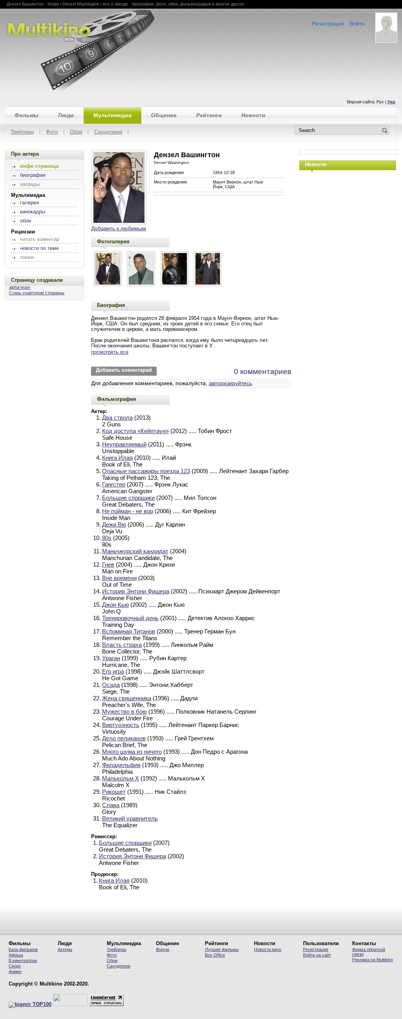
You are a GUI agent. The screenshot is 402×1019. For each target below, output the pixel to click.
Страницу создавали (37, 280)
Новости (253, 115)
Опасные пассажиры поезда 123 (146, 471)
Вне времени (119, 578)
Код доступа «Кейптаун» (135, 431)
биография (33, 175)
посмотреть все (109, 352)
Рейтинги (209, 115)
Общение (164, 115)
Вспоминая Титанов (128, 631)
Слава (110, 805)
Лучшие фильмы (222, 949)
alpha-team (19, 287)
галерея (29, 203)
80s (106, 537)
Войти (357, 23)
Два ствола (117, 417)
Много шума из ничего (132, 751)
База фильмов (23, 949)
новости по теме (39, 248)
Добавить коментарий (124, 370)
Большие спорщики (128, 497)
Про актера (25, 154)
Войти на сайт (317, 955)
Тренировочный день (130, 618)
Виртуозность (120, 725)
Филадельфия (121, 765)
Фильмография (116, 399)
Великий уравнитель (130, 818)
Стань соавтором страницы (36, 292)
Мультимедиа (112, 115)
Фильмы (26, 115)
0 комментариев (262, 371)
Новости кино (267, 949)
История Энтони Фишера (135, 591)
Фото (52, 132)
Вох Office (215, 955)
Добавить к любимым (118, 228)
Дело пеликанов (124, 738)
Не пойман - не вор (127, 511)
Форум (162, 949)
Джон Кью (115, 604)
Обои (76, 132)
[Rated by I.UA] (70, 1004)
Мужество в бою (124, 711)
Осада (111, 684)
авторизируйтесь (230, 383)
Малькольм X (120, 778)
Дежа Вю (114, 524)
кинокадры (32, 212)
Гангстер (113, 484)
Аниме (15, 971)
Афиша (16, 955)
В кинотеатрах (23, 960)
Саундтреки (108, 132)
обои (25, 221)
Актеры (65, 949)
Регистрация (328, 23)
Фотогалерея (113, 241)
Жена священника (126, 698)
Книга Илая (117, 457)
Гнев (108, 564)
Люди (66, 115)
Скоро (15, 966)
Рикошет (114, 791)
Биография (111, 305)
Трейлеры (22, 132)
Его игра (113, 671)
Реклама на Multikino (372, 959)
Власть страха (122, 644)
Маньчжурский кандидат (135, 551)
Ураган (111, 658)
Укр (391, 101)
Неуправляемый (124, 444)
